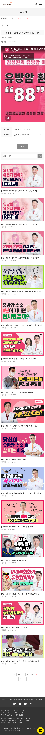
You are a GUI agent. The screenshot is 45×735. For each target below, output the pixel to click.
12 (19, 674)
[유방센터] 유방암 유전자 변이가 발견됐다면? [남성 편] (19, 191)
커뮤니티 (4, 18)
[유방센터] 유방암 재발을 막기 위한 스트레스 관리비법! (19, 359)
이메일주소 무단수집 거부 (9, 699)
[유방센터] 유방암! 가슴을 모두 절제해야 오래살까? (23, 130)
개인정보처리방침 (28, 699)
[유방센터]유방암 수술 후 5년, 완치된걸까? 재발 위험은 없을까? (22, 325)
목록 (22, 147)
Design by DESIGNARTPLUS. (11, 731)
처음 (5, 674)
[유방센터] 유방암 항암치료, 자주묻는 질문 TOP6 (17, 527)
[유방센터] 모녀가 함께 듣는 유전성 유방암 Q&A (17, 392)
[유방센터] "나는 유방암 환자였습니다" (14, 560)
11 (15, 674)
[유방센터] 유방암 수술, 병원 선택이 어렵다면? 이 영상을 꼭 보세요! (22, 292)
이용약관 (19, 699)
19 (25, 679)
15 (32, 674)
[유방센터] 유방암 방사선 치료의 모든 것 (14, 628)
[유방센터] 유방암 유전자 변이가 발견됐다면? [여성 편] (19, 224)
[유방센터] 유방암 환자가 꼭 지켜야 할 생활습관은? (23, 135)
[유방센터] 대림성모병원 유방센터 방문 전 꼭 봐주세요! (19, 426)
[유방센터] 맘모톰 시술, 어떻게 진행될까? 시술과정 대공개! (20, 661)
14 (27, 674)
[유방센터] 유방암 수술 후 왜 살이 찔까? (14, 460)
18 (20, 679)
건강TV (18, 18)
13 (23, 674)
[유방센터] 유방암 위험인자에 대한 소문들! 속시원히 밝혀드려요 (22, 493)
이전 (9, 674)
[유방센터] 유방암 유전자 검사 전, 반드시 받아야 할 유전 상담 (21, 258)
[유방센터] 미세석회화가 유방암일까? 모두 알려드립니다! (20, 594)
